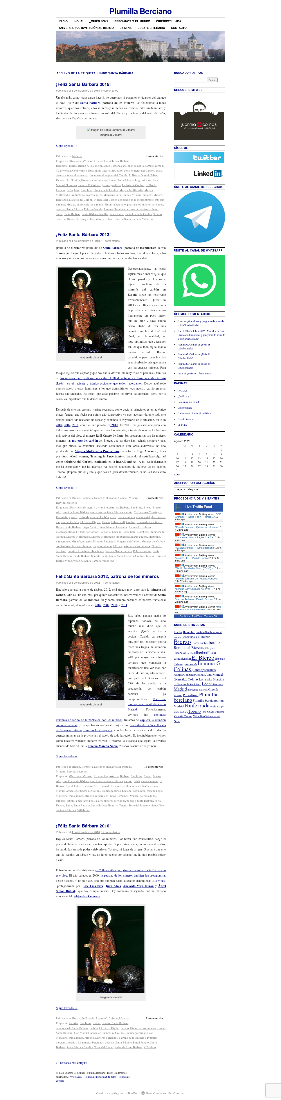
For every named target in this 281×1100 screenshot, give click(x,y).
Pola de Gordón (93, 209)
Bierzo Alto (85, 166)
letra (76, 190)
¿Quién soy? (98, 21)
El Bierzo (202, 657)
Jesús (180, 373)
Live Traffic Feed (198, 507)
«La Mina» (159, 881)
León (70, 190)
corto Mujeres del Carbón (139, 170)
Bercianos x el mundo (132, 21)
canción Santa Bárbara (106, 166)
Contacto (179, 28)
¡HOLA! (78, 21)
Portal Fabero (141, 1042)
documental (81, 175)
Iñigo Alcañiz (143, 180)
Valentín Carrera (183, 716)
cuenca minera (64, 175)
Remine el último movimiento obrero (136, 209)
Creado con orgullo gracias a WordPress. (118, 1093)
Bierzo (73, 166)
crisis (159, 170)
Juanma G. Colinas (89, 185)
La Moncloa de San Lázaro (187, 684)
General (123, 498)
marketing (192, 689)
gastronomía (190, 664)
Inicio (63, 21)
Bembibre (62, 166)
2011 (124, 605)
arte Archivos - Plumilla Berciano (198, 608)
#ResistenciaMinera (80, 161)
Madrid (180, 689)
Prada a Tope (216, 706)
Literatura (217, 684)
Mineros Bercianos (104, 541)
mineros (147, 195)
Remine (108, 209)
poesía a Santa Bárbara (69, 209)
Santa (59, 214)
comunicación (182, 658)
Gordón (75, 180)
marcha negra (94, 195)
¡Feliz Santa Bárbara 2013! (83, 234)
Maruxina (109, 195)
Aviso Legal (76, 1076)
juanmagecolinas (136, 1033)
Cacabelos (180, 653)
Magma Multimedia (131, 190)
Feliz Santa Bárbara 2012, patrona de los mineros (107, 576)
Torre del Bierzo (65, 219)
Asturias (114, 161)
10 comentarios (110, 241)
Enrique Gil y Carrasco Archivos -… (195, 589)
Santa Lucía (117, 214)
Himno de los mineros (94, 180)
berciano (200, 632)
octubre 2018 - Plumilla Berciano (193, 558)
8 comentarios (109, 90)
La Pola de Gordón (133, 185)
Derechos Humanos (105, 498)
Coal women (63, 170)
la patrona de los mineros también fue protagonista (133, 875)
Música (71, 204)
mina (119, 195)
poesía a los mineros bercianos (145, 204)
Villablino (148, 219)
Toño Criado (207, 711)
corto (120, 170)
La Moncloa (216, 679)
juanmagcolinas (111, 185)
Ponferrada (197, 705)
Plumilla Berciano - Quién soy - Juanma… (198, 527)
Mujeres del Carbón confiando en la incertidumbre (124, 200)
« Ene (177, 474)
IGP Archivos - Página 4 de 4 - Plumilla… (198, 515)
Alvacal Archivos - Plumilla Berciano (195, 547)
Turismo (220, 712)
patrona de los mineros (90, 204)
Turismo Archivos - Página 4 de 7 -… (195, 537)
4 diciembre (101, 161)
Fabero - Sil (63, 180)
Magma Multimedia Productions (97, 451)
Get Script (185, 616)
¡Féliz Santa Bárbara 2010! (83, 825)
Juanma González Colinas (189, 675)
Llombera (86, 190)
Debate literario (151, 28)
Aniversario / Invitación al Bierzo (86, 28)
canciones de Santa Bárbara (137, 166)
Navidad (178, 695)
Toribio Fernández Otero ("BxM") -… (195, 568)
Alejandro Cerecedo (87, 896)
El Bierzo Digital (139, 175)
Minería (77, 156)
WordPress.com (176, 1093)
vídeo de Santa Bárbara (127, 219)
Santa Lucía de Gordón (138, 214)
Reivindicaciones (66, 503)
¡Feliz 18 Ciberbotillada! (199, 373)
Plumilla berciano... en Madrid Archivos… (197, 578)
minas (127, 195)
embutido (220, 658)
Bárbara (124, 161)
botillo (214, 642)
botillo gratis (208, 648)
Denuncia (87, 498)
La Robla (151, 185)
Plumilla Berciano (140, 10)
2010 (75, 425)
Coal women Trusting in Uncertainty (93, 170)
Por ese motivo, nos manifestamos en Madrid (147, 704)
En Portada (124, 767)
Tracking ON (210, 616)
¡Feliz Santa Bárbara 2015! (83, 84)
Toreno (157, 214)
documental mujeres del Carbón (109, 175)
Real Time (197, 616)
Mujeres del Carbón (81, 200)
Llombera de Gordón (106, 190)
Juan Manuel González (113, 527)
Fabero (154, 175)
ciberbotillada (205, 652)
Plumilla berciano (115, 204)
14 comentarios (110, 582)
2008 (59, 425)
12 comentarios (110, 832)
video (108, 219)
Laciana (60, 190)
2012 (114, 425)
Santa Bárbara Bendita (95, 214)
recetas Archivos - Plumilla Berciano (195, 599)
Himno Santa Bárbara (121, 180)
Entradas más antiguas (71, 1063)
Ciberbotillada (168, 21)
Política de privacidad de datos (100, 1076)
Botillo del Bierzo (188, 647)
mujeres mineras (102, 546)
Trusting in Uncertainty (90, 219)
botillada (204, 643)
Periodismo (190, 695)
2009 (67, 425)
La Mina (125, 28)
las (83, 440)
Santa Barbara (72, 214)
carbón (159, 166)
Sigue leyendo (66, 145)
